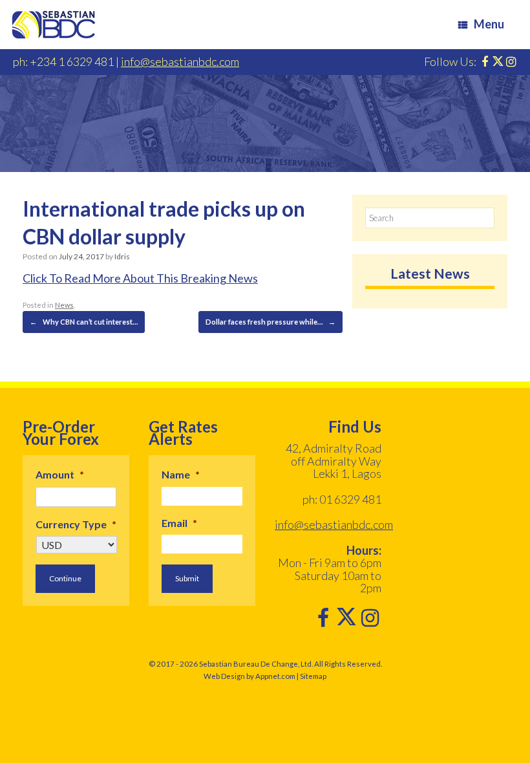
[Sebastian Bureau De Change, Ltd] (54, 24)
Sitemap (313, 676)
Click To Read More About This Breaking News (140, 278)
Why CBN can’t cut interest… (84, 321)
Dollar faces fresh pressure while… (270, 321)
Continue (65, 578)
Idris (122, 256)
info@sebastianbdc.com (180, 61)
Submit (187, 578)
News (64, 305)
